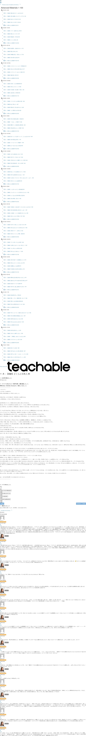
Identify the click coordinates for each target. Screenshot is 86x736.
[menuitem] (1, 3)
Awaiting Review (3, 521)
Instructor (6, 535)
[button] (1, 1)
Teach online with (3, 366)
